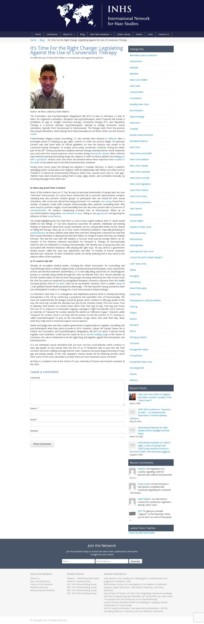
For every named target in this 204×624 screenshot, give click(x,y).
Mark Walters (60, 57)
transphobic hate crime (141, 361)
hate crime (135, 147)
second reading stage (97, 334)
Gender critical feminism (141, 135)
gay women (102, 213)
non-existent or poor (72, 213)
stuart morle (144, 483)
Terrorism (134, 343)
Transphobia (136, 355)
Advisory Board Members (42, 590)
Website (34, 430)
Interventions (136, 239)
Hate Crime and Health (141, 153)
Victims (133, 374)
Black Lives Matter (139, 79)
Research (134, 325)
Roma (133, 331)
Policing (133, 306)
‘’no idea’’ (60, 283)
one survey (106, 201)
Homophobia (97, 57)
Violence (134, 380)
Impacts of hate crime (140, 226)
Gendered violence (139, 141)
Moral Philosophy (138, 288)
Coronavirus (135, 98)
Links (150, 34)
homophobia (74, 57)
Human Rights (136, 220)
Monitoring (135, 282)
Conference (52, 34)
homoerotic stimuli (99, 153)
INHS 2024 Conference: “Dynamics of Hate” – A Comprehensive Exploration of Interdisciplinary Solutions (150, 414)
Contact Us (163, 34)
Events (139, 34)
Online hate (135, 294)
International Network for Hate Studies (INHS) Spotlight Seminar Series (153, 430)
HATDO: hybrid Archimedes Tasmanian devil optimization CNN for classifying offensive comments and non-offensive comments (136, 610)
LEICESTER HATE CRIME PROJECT (146, 257)
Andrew (141, 468)
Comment (35, 377)
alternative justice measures (143, 55)
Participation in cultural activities (145, 300)
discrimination (136, 110)
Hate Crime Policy (138, 196)
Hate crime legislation (140, 184)
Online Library (123, 34)
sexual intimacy (37, 232)
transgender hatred (139, 349)
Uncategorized (137, 367)
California (112, 138)
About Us (67, 34)
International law (138, 233)
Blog (82, 34)
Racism (133, 318)
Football (134, 128)
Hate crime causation (140, 171)
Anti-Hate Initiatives (99, 34)
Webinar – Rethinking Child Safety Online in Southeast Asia (83, 580)
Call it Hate (135, 85)
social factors (54, 216)
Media (133, 269)
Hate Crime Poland (139, 190)
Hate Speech (136, 208)
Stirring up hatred (138, 337)
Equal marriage (137, 116)
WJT (140, 511)
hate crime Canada (139, 165)
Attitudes (134, 67)
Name (34, 408)
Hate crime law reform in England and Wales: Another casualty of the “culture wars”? (155, 397)
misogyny (134, 275)
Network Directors (39, 587)
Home (38, 34)
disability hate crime (139, 104)
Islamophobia (136, 245)
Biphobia (134, 73)
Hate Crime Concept (139, 177)
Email (33, 419)
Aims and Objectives (40, 581)
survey (119, 283)
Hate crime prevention (140, 202)
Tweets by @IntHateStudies (141, 532)
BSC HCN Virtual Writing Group (82, 584)
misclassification (38, 210)
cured (33, 134)
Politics (133, 312)
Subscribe (135, 561)
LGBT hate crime (138, 263)
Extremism (135, 122)
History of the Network (41, 584)
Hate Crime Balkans (139, 159)
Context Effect (137, 92)
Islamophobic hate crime (142, 251)
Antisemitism (136, 61)
